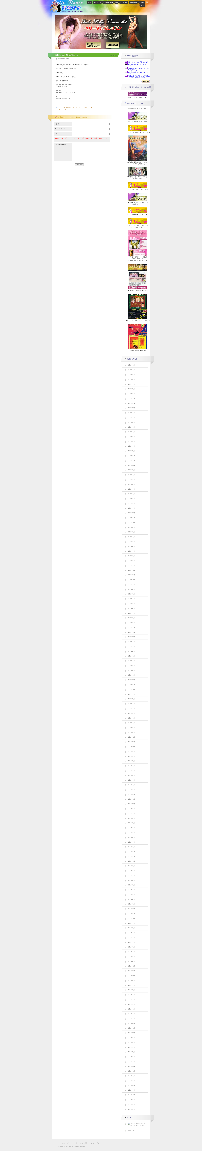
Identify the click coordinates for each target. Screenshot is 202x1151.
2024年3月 (131, 498)
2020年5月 (131, 713)
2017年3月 (131, 894)
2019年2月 (131, 785)
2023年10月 (132, 522)
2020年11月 (132, 684)
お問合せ (141, 2)
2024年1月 (131, 508)
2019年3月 (131, 780)
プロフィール (97, 2)
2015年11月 (132, 971)
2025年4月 (131, 436)
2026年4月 (131, 379)
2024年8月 (131, 475)
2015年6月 (131, 995)
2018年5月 (131, 827)
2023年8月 (131, 532)
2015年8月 (131, 985)
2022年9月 (131, 584)
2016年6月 (131, 937)
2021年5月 (131, 661)
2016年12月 (132, 909)
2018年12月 (132, 794)
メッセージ (91, 1143)
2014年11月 (132, 1028)
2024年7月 (131, 479)
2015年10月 (132, 975)
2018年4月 (131, 832)
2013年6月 (131, 1061)
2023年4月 (131, 551)
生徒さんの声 (133, 2)
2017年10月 (132, 861)
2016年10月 (132, 918)
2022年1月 (131, 622)
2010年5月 (131, 1099)
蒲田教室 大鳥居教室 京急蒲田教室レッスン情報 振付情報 (139, 76)
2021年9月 (131, 642)
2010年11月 (132, 1095)
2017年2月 (131, 899)
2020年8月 (131, 699)
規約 (116, 2)
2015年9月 (131, 980)
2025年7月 (131, 422)
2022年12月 (132, 570)
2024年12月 (132, 455)
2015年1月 (131, 1018)
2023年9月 (131, 527)
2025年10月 (132, 408)
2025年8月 (131, 417)
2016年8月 (131, 928)
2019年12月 (132, 737)
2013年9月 (131, 1056)
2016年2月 (131, 956)
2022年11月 (132, 575)
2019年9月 (131, 751)
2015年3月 (131, 1009)
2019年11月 (132, 742)
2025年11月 (132, 403)
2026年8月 (131, 365)
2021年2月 (131, 675)
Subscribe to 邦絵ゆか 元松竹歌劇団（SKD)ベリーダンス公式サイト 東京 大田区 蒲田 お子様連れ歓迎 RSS (147, 2)
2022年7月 (131, 594)
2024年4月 (131, 494)
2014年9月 (131, 1037)
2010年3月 (131, 1109)
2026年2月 (131, 389)
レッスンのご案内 (108, 2)
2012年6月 (131, 1076)
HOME (89, 2)
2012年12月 (132, 1066)
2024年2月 (131, 503)
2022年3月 (131, 613)
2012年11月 (132, 1071)
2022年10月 (132, 579)
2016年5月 (131, 942)
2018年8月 (131, 813)
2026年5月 (131, 374)
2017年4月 (131, 890)
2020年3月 (131, 723)
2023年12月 (132, 513)
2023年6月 (131, 541)
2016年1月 (131, 961)
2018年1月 (131, 847)
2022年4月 (131, 608)
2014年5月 (131, 1047)
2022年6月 (131, 599)
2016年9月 (131, 923)
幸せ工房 (131, 1130)
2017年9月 (131, 866)
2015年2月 (131, 1014)
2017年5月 (131, 885)
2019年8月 (131, 756)
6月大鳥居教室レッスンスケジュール (139, 73)
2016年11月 (132, 913)
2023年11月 (132, 517)
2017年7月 (131, 875)
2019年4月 (131, 775)
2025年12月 (132, 398)
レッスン (63, 1143)
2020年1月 (131, 732)
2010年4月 (131, 1104)
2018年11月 (132, 799)
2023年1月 (131, 565)
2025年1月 (131, 451)
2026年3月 (131, 384)
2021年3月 (131, 670)
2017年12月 (132, 851)
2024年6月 (131, 484)
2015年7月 (131, 990)
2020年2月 (131, 727)
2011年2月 (131, 1090)
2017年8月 (131, 870)
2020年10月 (132, 689)
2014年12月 (132, 1023)
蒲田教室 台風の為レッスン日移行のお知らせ (138, 69)
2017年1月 (131, 904)
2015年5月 (131, 999)
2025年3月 (131, 441)
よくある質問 (123, 2)
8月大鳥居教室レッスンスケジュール (139, 65)
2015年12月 (132, 966)
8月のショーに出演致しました (138, 62)
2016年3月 (131, 952)
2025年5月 (131, 432)
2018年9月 (131, 808)
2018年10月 (132, 804)
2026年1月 (131, 393)
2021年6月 (131, 656)
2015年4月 (131, 1004)
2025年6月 (131, 427)
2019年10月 (132, 746)
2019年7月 (131, 761)
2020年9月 (131, 694)
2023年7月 (131, 537)
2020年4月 (131, 718)
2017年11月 (132, 856)
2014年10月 (132, 1033)
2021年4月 (131, 665)
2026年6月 (131, 370)
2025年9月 (131, 413)
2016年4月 (131, 947)
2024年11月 (132, 460)
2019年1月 (131, 789)
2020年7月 (131, 704)
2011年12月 (132, 1085)
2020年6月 (131, 708)
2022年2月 (131, 618)
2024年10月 (132, 465)
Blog (142, 5)
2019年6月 (131, 766)
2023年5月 (131, 546)
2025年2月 (131, 446)
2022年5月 (131, 603)
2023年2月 (131, 560)
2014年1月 (131, 1052)
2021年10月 (132, 637)
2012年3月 (131, 1080)
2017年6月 (131, 880)
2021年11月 (132, 632)
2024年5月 (131, 489)
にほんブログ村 (61, 109)
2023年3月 (131, 556)
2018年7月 (131, 818)
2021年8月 (131, 646)
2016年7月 (131, 932)
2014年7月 (131, 1042)
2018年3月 (131, 837)
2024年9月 (131, 470)
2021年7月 (131, 651)
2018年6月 (131, 823)
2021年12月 (132, 627)
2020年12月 (132, 680)
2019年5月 (131, 770)
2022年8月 (131, 589)
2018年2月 (131, 842)
